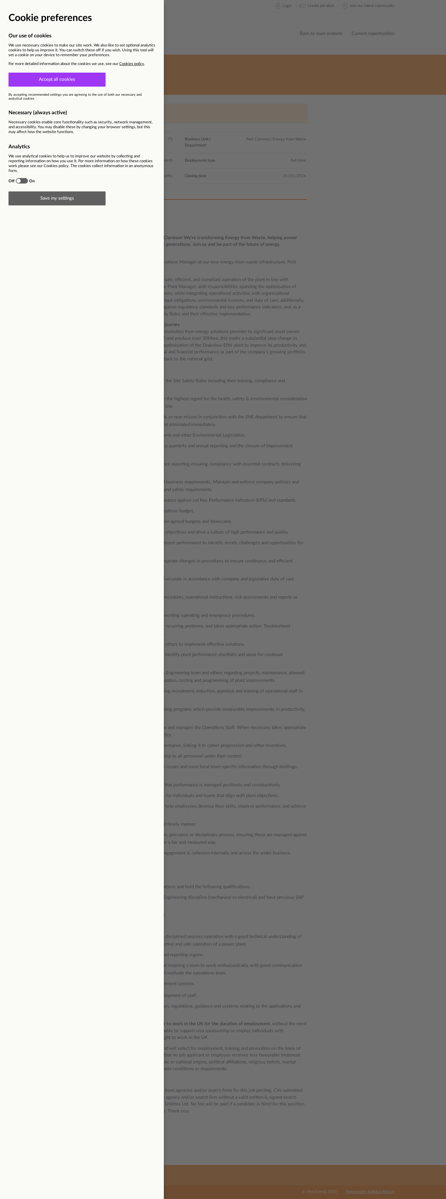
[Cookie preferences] (223, 599)
